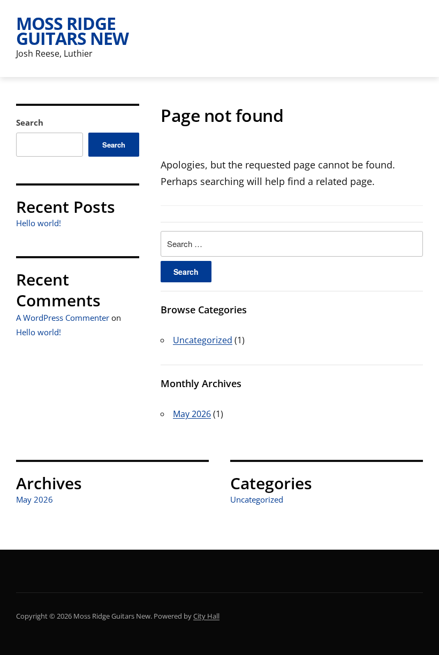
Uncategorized (202, 340)
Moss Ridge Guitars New (72, 31)
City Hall (206, 616)
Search (29, 122)
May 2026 (192, 414)
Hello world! (38, 223)
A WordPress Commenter (62, 317)
